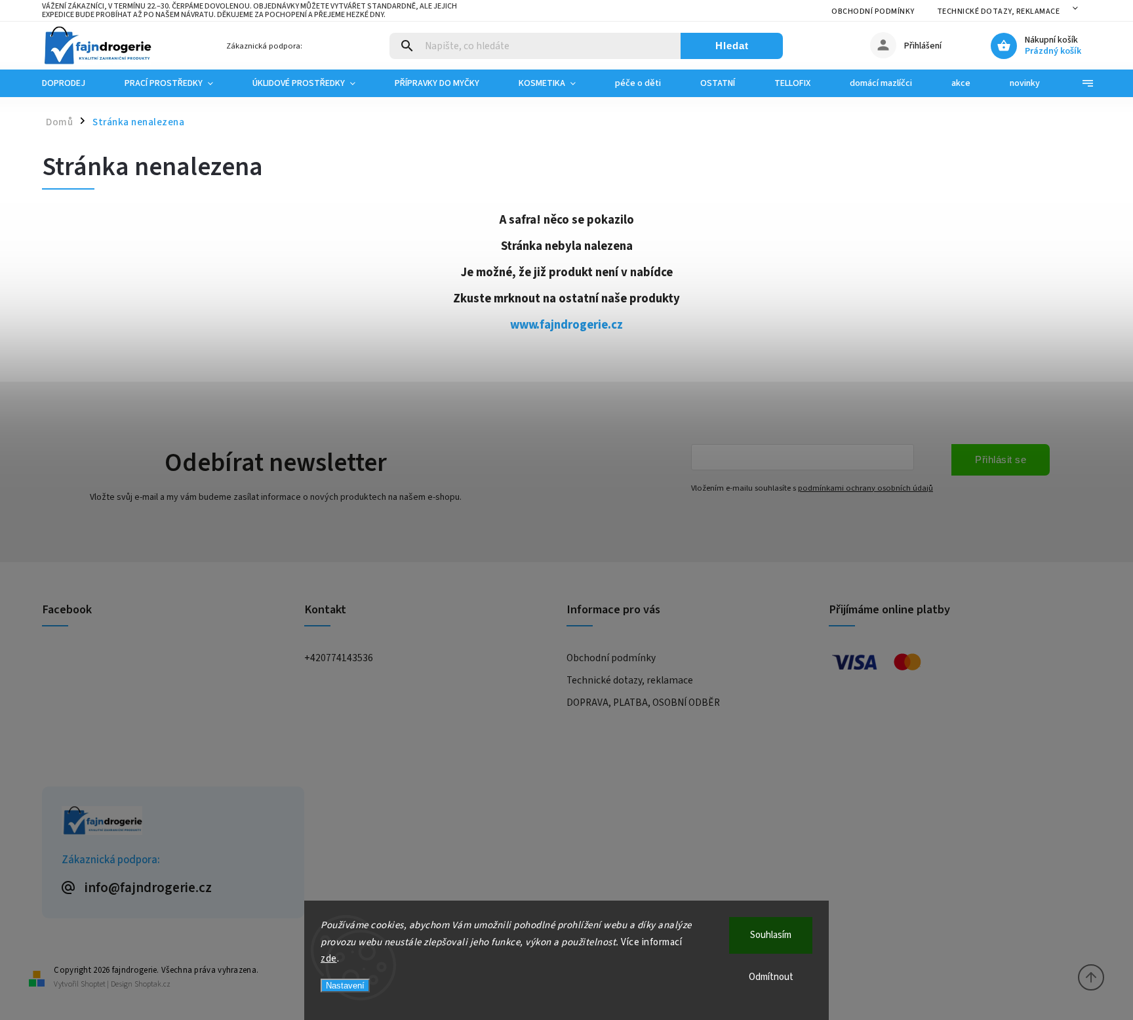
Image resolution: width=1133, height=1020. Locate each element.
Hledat (732, 45)
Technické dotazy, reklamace (998, 11)
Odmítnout (771, 977)
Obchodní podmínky (873, 11)
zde (329, 959)
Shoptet (93, 984)
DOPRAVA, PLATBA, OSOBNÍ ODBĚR (643, 702)
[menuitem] (73, 83)
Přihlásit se (1000, 459)
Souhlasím (770, 935)
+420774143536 (338, 658)
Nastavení (345, 985)
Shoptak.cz (152, 984)
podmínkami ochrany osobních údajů (865, 488)
